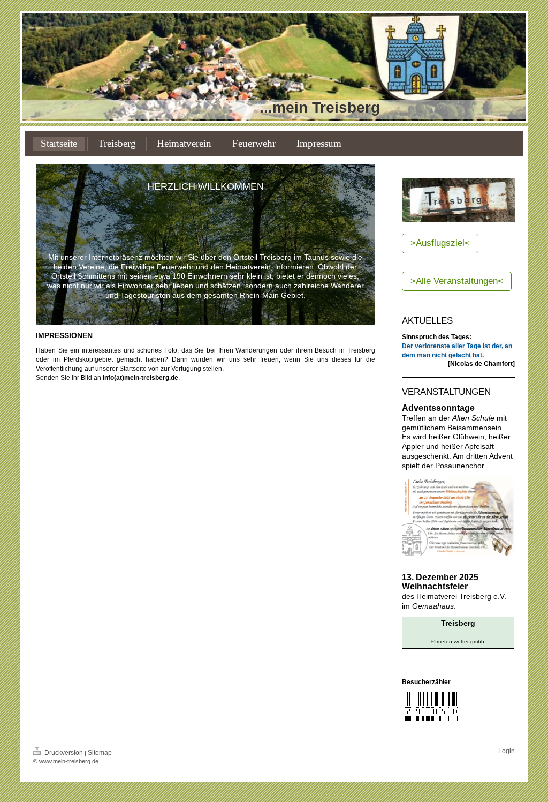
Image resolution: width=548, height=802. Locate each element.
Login (506, 751)
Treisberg (458, 623)
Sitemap (100, 752)
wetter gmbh (469, 641)
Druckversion (64, 752)
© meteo (441, 641)
